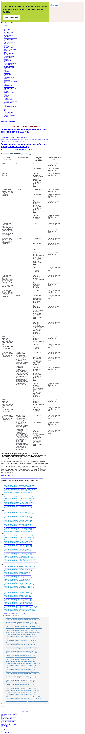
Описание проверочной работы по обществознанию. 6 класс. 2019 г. (23, 665)
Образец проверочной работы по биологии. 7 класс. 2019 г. (21, 680)
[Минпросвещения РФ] (9, 718)
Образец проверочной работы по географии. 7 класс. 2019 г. (21, 692)
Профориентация (8, 99)
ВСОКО (6, 97)
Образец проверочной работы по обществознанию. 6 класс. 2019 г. (23, 663)
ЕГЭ (5, 68)
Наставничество (8, 98)
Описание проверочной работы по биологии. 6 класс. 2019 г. (21, 657)
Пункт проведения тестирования (8, 113)
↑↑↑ (1, 731)
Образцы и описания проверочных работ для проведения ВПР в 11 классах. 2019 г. (27, 701)
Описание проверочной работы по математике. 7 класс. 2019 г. (22, 677)
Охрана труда (7, 74)
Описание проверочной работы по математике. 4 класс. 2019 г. (22, 623)
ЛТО (5, 109)
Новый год (6, 95)
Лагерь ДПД (7, 50)
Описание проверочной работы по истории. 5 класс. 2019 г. (21, 644)
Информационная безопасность (8, 40)
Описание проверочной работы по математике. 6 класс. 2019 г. (22, 653)
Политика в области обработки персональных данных (10, 58)
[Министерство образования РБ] (9, 721)
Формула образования (9, 42)
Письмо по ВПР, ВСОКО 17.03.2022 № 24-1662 (16, 150)
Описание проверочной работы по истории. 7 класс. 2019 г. (21, 686)
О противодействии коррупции (9, 36)
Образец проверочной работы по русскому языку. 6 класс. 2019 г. (22, 647)
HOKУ (5, 78)
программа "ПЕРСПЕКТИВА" (8, 47)
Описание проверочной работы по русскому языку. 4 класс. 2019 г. (23, 619)
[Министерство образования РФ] (9, 715)
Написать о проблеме (11, 17)
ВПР (5, 52)
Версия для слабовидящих (8, 121)
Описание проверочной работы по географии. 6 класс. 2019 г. (21, 669)
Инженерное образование (10, 101)
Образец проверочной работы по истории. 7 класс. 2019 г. (20, 684)
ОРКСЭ (6, 91)
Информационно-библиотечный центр (9, 86)
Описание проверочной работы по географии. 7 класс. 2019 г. (21, 694)
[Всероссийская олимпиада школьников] (9, 725)
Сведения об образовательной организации (8, 28)
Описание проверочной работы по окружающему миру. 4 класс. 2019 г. (24, 628)
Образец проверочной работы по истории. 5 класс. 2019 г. (20, 643)
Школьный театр (8, 102)
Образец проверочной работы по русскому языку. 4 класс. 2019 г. (22, 618)
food (5, 94)
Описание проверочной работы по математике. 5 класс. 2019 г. (22, 636)
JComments (25, 711)
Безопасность (7, 60)
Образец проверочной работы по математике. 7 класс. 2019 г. (21, 676)
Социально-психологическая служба (10, 80)
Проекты (6, 105)
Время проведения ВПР (7, 475)
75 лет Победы (7, 73)
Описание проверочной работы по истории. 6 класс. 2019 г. (21, 661)
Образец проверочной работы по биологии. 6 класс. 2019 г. (21, 655)
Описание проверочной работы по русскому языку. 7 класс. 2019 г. (23, 673)
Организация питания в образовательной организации (10, 32)
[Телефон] (6, 722)
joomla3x (8, 732)
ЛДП (5, 111)
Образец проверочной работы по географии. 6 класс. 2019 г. (21, 667)
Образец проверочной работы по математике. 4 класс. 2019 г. (21, 622)
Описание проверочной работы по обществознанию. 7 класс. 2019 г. (23, 690)
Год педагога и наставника (10, 103)
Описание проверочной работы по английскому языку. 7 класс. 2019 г (23, 698)
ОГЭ (5, 70)
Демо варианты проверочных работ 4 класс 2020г (13, 613)
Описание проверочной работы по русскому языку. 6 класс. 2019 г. (23, 648)
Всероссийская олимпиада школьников (10, 62)
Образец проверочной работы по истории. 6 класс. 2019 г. (20, 659)
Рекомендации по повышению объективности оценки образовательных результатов (22, 478)
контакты (6, 45)
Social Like (2, 706)
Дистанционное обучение (10, 75)
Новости (6, 25)
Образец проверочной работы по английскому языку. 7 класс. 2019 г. (23, 696)
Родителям (7, 43)
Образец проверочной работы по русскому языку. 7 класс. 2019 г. (22, 672)
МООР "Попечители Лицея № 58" (9, 54)
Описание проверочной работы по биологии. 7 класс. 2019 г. (21, 682)
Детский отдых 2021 (9, 92)
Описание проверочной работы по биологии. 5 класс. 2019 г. (21, 640)
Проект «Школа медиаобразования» (9, 65)
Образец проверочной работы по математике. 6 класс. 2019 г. (21, 651)
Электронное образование (10, 38)
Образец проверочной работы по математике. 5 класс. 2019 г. (21, 634)
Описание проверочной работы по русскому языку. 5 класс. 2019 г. (23, 632)
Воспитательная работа (10, 49)
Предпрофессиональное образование (10, 107)
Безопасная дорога (9, 67)
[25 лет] (4, 727)
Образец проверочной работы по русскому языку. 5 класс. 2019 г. (22, 630)
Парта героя (7, 71)
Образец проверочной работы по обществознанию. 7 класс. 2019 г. (23, 688)
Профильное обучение (9, 77)
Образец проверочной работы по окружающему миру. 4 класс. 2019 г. (23, 626)
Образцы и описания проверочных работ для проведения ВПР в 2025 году (24, 130)
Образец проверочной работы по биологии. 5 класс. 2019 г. (21, 638)
